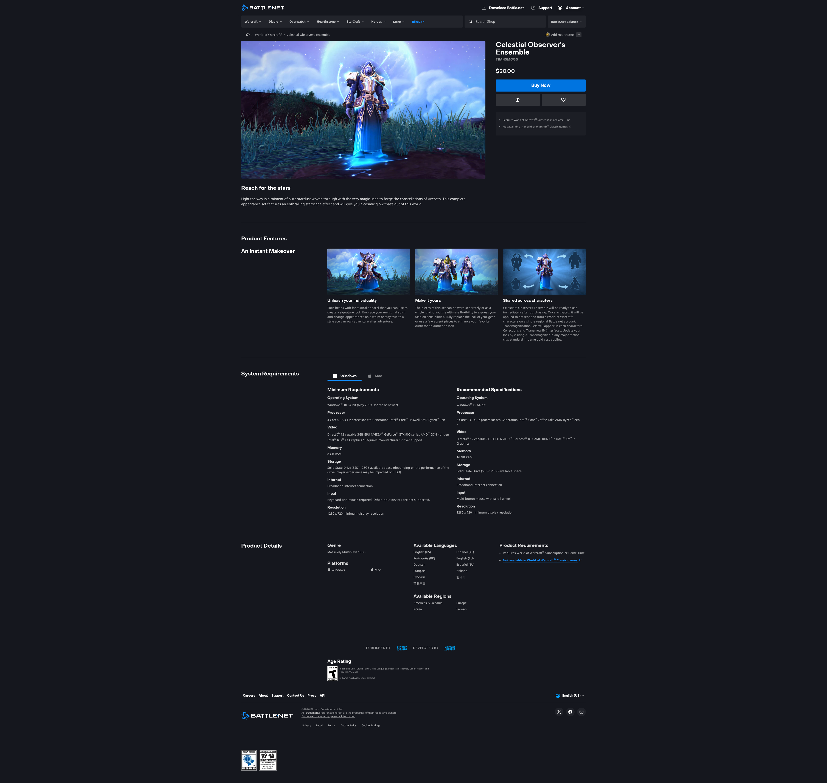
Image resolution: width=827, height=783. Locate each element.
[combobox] (509, 21)
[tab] (344, 376)
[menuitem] (253, 22)
